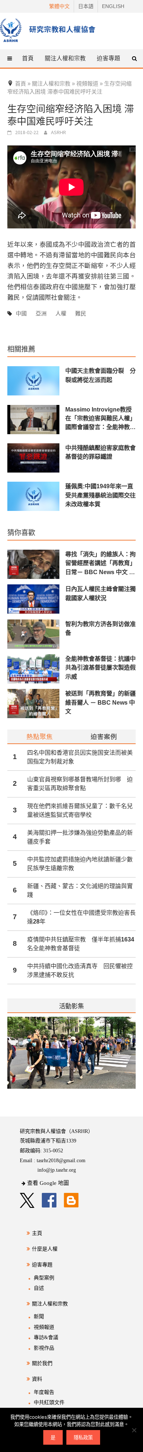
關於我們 (42, 1363)
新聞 (39, 1316)
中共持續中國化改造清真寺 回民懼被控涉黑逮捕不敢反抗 (80, 970)
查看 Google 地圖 (48, 1183)
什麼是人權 (45, 1249)
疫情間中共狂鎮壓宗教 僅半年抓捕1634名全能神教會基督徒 (80, 943)
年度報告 (44, 1392)
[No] (134, 1430)
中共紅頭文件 (49, 1402)
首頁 (28, 58)
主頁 (37, 1233)
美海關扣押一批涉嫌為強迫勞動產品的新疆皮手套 (80, 837)
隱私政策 (83, 1437)
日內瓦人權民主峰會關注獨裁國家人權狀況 (100, 593)
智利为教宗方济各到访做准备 (100, 628)
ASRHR (58, 132)
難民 (80, 313)
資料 (37, 1379)
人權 (60, 313)
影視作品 (44, 1348)
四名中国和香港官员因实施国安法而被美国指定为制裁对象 (80, 757)
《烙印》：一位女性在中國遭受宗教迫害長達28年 (81, 917)
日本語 (86, 6)
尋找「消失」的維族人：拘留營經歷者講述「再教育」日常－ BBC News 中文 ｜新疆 (100, 563)
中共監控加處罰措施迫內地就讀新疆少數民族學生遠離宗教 (80, 863)
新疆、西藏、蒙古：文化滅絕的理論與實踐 (80, 890)
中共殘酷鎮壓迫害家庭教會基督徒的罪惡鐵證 (100, 452)
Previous (7, 1057)
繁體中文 (59, 6)
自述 (39, 1288)
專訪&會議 (46, 1337)
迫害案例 (104, 736)
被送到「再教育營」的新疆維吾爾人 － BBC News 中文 (100, 702)
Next (131, 1057)
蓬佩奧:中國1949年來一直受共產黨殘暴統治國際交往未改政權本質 (100, 495)
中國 (21, 313)
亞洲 (41, 313)
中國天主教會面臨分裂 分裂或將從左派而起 (100, 375)
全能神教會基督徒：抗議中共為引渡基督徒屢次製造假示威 (100, 667)
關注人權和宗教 (50, 1304)
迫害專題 (42, 1264)
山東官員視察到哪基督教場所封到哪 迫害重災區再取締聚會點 (80, 783)
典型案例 (44, 1278)
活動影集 (71, 1006)
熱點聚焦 (39, 736)
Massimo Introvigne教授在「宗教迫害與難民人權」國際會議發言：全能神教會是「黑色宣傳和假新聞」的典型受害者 (100, 418)
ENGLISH (113, 6)
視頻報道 (44, 1327)
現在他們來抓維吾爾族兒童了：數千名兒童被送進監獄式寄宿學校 (80, 810)
